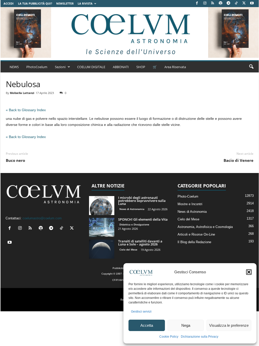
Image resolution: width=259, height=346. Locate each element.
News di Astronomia (131, 209)
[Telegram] (228, 3)
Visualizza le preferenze (229, 325)
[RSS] (213, 3)
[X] (244, 3)
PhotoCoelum (36, 67)
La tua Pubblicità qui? (35, 3)
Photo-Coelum (188, 196)
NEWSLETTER (65, 3)
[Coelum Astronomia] (129, 32)
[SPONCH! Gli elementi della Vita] (101, 227)
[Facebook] (197, 3)
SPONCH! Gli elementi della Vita (143, 219)
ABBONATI (121, 67)
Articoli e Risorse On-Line (196, 234)
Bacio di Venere (238, 160)
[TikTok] (236, 3)
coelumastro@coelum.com (42, 218)
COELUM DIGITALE (91, 67)
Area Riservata (175, 67)
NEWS (14, 67)
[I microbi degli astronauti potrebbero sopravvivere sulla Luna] (101, 205)
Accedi (9, 3)
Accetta (146, 325)
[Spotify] (221, 3)
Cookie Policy (168, 336)
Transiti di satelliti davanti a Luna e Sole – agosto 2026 (140, 242)
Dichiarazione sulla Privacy (199, 336)
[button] (248, 272)
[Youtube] (252, 3)
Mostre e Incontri (190, 204)
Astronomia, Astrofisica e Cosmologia (205, 227)
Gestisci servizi (141, 311)
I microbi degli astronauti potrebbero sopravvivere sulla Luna (142, 200)
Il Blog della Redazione (194, 242)
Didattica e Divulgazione (134, 224)
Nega (185, 325)
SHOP (140, 67)
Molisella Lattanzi (22, 93)
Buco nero (15, 160)
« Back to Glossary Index (26, 110)
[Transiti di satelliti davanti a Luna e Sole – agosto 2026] (101, 249)
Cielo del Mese (128, 249)
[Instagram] (205, 3)
